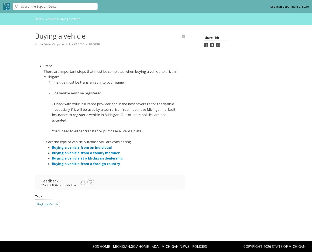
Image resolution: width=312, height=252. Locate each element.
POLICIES (199, 246)
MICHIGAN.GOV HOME (131, 246)
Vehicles (51, 19)
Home (39, 19)
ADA (155, 246)
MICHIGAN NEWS (175, 246)
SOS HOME (101, 246)
